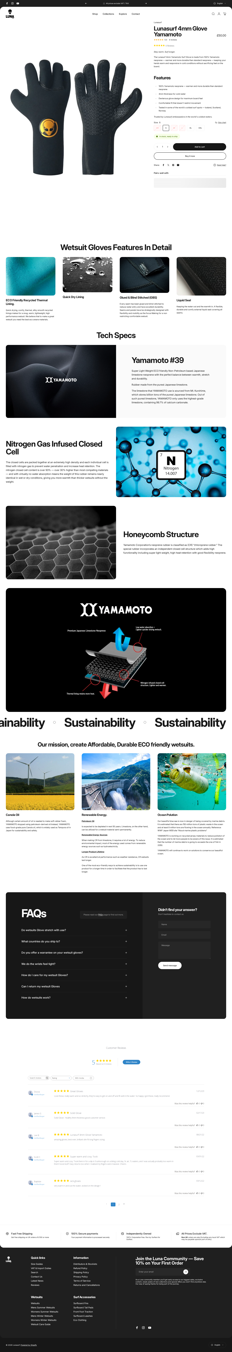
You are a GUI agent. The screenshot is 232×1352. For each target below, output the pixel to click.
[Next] (146, 3)
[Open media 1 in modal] (76, 121)
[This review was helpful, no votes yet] (197, 1103)
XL (190, 128)
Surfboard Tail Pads (83, 1307)
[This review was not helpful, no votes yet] (201, 1103)
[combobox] (219, 3)
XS (157, 128)
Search (34, 1272)
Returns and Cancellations (86, 1285)
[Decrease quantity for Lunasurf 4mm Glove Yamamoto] (157, 146)
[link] (30, 276)
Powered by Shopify (29, 1345)
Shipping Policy (81, 1272)
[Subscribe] (185, 1271)
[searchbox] (36, 1078)
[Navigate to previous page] (107, 1204)
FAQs (100, 914)
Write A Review (131, 1062)
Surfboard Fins (80, 1303)
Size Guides (37, 1264)
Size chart (222, 122)
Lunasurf (158, 22)
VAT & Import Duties (41, 1268)
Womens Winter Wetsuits (43, 1320)
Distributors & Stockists (85, 1264)
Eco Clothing (79, 1320)
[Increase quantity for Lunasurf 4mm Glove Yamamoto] (168, 146)
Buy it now (190, 156)
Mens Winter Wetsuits (42, 1316)
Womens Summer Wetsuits (44, 1311)
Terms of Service (81, 1281)
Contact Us (36, 1276)
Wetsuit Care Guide (40, 1324)
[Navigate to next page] (125, 1204)
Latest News (37, 1281)
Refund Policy (80, 1268)
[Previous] (86, 3)
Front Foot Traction (83, 1311)
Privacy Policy (80, 1276)
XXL (200, 128)
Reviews (35, 1285)
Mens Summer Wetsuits (43, 1307)
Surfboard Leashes (83, 1316)
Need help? (221, 165)
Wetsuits (35, 1303)
